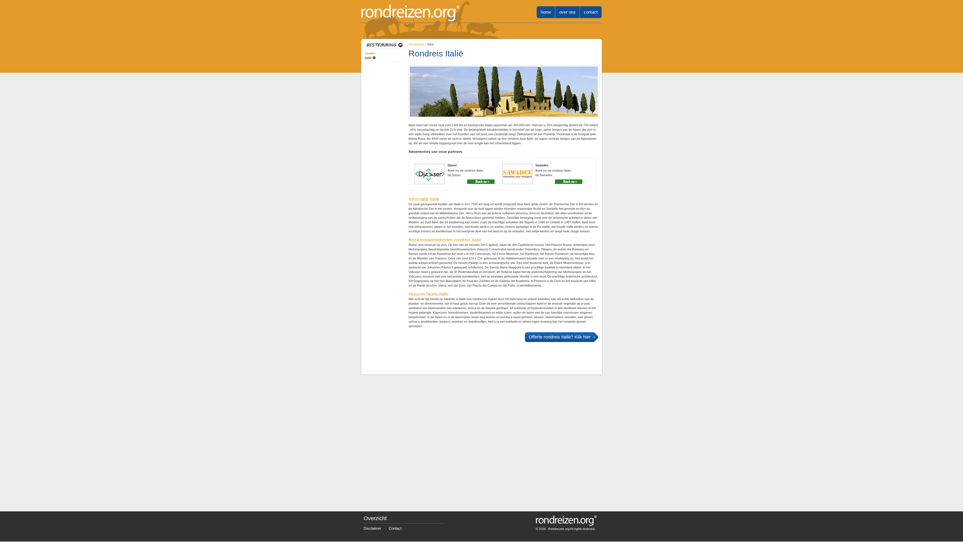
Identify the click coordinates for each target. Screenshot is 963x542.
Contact (395, 528)
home (546, 12)
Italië (368, 58)
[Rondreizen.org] (410, 13)
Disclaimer (372, 528)
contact (591, 12)
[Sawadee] (568, 181)
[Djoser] (481, 181)
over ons (567, 12)
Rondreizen (417, 44)
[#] (566, 522)
